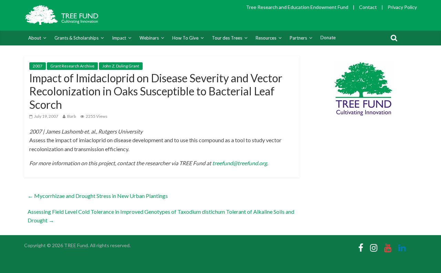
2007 (37, 66)
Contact (368, 7)
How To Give (185, 38)
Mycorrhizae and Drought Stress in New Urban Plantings (98, 195)
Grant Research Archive (72, 66)
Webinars (149, 38)
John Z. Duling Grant (120, 66)
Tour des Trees (227, 38)
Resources (266, 38)
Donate (328, 37)
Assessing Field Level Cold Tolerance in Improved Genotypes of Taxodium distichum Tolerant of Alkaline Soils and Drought (161, 216)
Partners (298, 38)
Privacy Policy (402, 7)
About (34, 38)
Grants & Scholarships (76, 38)
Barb (71, 116)
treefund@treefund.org (239, 163)
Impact (119, 38)
